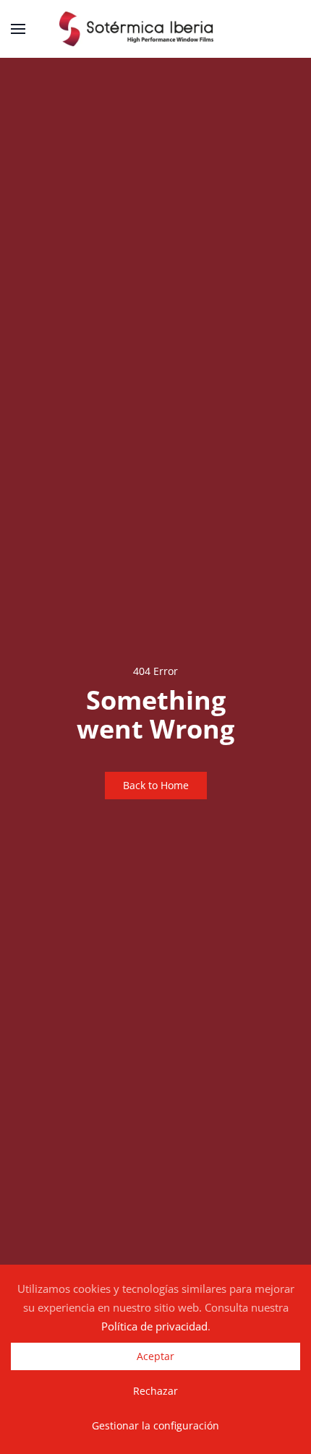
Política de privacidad (154, 1326)
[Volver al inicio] (155, 29)
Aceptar (155, 1356)
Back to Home (156, 785)
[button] (18, 29)
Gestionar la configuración (155, 1425)
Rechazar (155, 1391)
